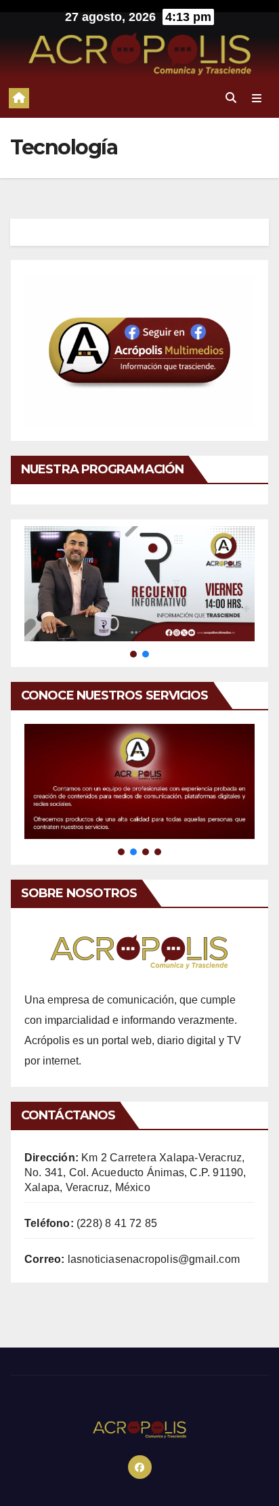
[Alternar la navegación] (257, 98)
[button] (231, 98)
